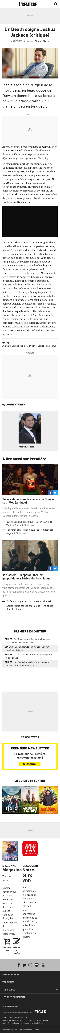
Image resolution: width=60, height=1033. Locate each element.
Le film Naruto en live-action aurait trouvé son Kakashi (27, 648)
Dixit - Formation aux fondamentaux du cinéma (22, 1023)
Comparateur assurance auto (14, 1017)
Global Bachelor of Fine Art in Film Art (18, 1020)
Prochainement (11, 974)
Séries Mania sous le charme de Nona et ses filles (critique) (28, 500)
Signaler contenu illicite (29, 1029)
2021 (54, 345)
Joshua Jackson (20, 345)
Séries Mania (44, 345)
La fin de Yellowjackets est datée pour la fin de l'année (29, 656)
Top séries (8, 982)
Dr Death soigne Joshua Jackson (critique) (28, 601)
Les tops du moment (13, 997)
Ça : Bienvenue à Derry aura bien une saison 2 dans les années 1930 (27, 641)
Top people (8, 989)
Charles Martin (42, 41)
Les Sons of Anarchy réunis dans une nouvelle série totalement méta (27, 664)
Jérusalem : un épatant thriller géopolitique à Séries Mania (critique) (26, 576)
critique (33, 345)
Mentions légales (9, 1029)
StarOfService (42, 1020)
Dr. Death (6, 345)
